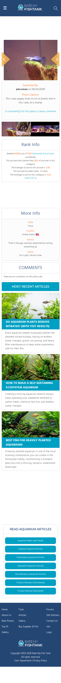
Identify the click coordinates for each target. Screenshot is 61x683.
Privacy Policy (40, 661)
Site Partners (52, 615)
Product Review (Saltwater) (30, 591)
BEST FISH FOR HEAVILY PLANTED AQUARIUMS (28, 442)
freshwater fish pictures (43, 154)
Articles (22, 615)
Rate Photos (8, 621)
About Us (6, 615)
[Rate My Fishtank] (30, 10)
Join (48, 627)
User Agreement (22, 661)
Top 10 (5, 627)
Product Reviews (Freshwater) (30, 583)
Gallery (5, 632)
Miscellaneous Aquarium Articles (30, 574)
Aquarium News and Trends (30, 541)
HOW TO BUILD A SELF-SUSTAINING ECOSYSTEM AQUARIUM (29, 385)
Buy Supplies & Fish (28, 627)
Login (49, 632)
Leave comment (47, 111)
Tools (21, 610)
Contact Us (52, 621)
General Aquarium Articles (30, 549)
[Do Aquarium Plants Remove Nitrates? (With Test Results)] (31, 306)
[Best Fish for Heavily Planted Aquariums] (31, 424)
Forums (50, 610)
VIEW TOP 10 (30, 178)
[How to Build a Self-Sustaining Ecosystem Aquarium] (31, 367)
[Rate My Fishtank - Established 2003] (30, 643)
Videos (22, 621)
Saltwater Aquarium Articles (30, 566)
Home (5, 610)
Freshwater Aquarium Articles (30, 557)
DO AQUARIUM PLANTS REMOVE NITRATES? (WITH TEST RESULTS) (27, 324)
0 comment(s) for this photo (20, 111)
